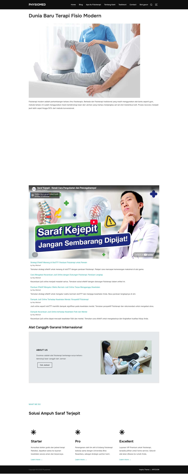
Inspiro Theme (144, 469)
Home (73, 4)
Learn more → (37, 459)
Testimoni (122, 4)
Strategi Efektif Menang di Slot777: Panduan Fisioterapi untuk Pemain (58, 262)
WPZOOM (155, 469)
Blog (81, 4)
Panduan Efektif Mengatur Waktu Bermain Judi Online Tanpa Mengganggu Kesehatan (65, 287)
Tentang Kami (109, 4)
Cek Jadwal (45, 365)
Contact (133, 4)
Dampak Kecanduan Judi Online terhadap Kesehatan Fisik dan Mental (58, 312)
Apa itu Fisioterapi (93, 4)
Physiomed (37, 4)
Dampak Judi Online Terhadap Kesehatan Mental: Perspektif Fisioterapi (59, 299)
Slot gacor (144, 4)
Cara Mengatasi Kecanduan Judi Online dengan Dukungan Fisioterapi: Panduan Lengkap (66, 275)
